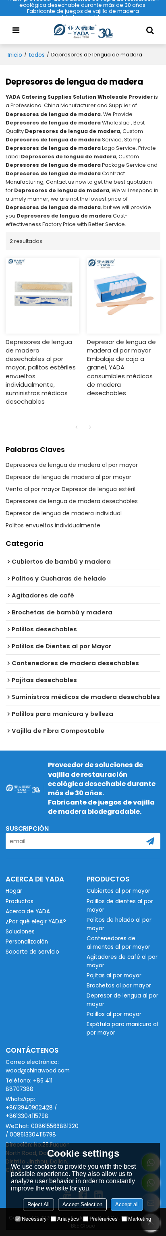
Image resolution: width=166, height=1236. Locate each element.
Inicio (15, 55)
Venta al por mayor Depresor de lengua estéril (70, 489)
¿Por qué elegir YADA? (36, 921)
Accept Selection (82, 1204)
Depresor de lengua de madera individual (64, 513)
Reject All (38, 1204)
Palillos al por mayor (114, 1014)
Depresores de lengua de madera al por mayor (72, 465)
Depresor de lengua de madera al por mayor (68, 477)
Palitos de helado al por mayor (119, 924)
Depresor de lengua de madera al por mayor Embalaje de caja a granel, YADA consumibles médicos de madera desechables (121, 367)
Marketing (139, 1219)
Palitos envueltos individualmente (53, 525)
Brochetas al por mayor (119, 985)
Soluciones (20, 931)
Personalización (27, 942)
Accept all (127, 1204)
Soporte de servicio (32, 952)
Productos (19, 901)
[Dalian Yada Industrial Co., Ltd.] (83, 30)
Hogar (14, 891)
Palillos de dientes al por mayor (120, 906)
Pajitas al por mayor (114, 975)
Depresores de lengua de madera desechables (72, 501)
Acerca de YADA (28, 911)
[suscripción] (150, 841)
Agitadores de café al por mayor (122, 961)
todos (37, 55)
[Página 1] (76, 427)
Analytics (68, 1219)
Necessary (34, 1219)
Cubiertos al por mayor (118, 891)
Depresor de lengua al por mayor (122, 1000)
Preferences (103, 1219)
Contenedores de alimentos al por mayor (118, 943)
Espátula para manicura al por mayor (122, 1028)
